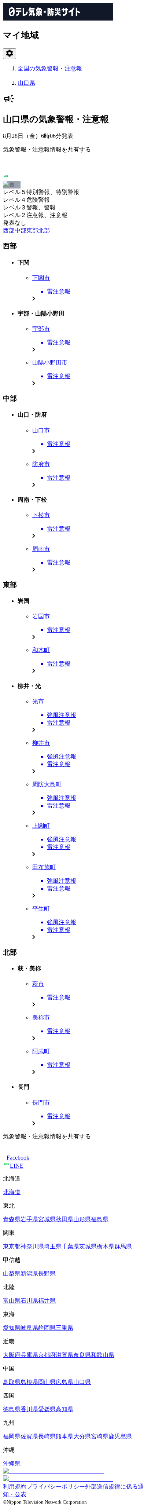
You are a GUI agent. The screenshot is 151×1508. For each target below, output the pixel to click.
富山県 (12, 1300)
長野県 (47, 1273)
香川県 (29, 1409)
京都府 (47, 1355)
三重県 (64, 1328)
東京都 (12, 1246)
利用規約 (14, 1486)
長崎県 (47, 1436)
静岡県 (47, 1328)
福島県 (99, 1219)
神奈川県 (32, 1246)
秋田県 (64, 1219)
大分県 (82, 1436)
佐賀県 (29, 1436)
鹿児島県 (120, 1436)
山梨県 (12, 1273)
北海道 (12, 1192)
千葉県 (70, 1246)
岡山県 (47, 1382)
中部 (20, 230)
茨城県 (88, 1246)
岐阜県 (29, 1328)
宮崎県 (99, 1436)
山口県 (26, 83)
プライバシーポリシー (55, 1486)
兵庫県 (29, 1355)
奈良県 (82, 1355)
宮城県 (47, 1219)
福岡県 (12, 1436)
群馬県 (123, 1246)
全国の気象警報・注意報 (50, 68)
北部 (44, 230)
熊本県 (64, 1436)
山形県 (82, 1219)
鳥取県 (12, 1382)
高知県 (64, 1409)
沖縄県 (12, 1463)
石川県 (29, 1300)
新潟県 (29, 1273)
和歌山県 (102, 1355)
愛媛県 (47, 1409)
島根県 (29, 1382)
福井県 (47, 1300)
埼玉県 (53, 1246)
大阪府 (12, 1355)
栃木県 (105, 1246)
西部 (9, 230)
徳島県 (12, 1409)
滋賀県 (64, 1355)
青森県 (12, 1219)
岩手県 (29, 1219)
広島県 (64, 1382)
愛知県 (12, 1328)
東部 (32, 230)
